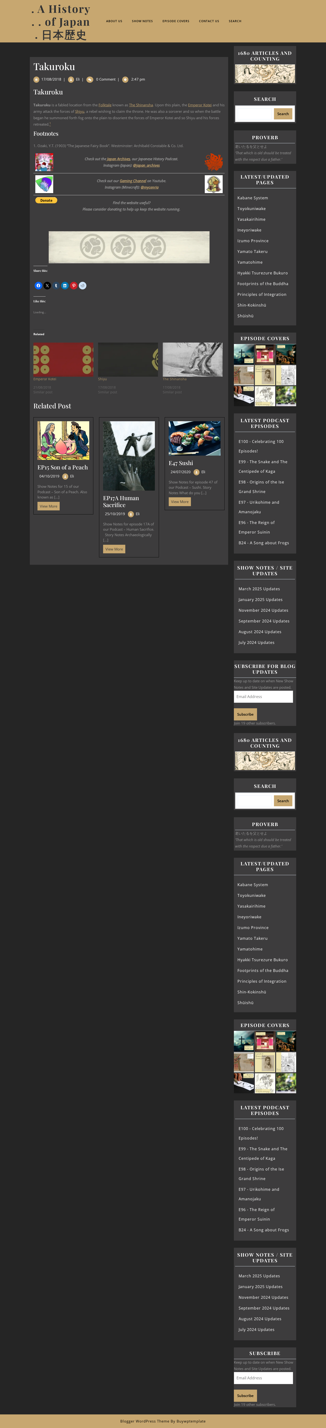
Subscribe (245, 714)
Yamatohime (250, 262)
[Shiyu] (128, 360)
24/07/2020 (181, 471)
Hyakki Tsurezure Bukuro (262, 273)
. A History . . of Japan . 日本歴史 (61, 21)
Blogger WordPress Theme (144, 1421)
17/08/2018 (51, 79)
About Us (114, 21)
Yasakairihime (251, 219)
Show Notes (142, 21)
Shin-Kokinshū (251, 305)
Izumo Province (253, 240)
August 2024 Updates (260, 631)
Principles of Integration (262, 294)
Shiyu (79, 111)
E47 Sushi (181, 463)
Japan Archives (118, 158)
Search (235, 21)
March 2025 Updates (259, 588)
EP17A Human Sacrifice (121, 501)
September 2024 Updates (264, 621)
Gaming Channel (133, 180)
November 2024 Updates (264, 610)
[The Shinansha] (193, 360)
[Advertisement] (129, 600)
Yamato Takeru (252, 251)
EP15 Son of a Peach (62, 467)
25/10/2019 (115, 513)
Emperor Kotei (200, 105)
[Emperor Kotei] (63, 360)
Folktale (105, 105)
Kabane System (252, 197)
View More (47, 505)
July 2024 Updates (257, 642)
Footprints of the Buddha (263, 283)
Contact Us (209, 21)
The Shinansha (141, 105)
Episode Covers (176, 21)
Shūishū (245, 315)
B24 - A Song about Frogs (264, 542)
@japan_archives (146, 165)
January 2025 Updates (261, 599)
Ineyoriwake (249, 230)
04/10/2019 (49, 476)
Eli (78, 79)
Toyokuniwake (251, 208)
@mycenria (149, 187)
